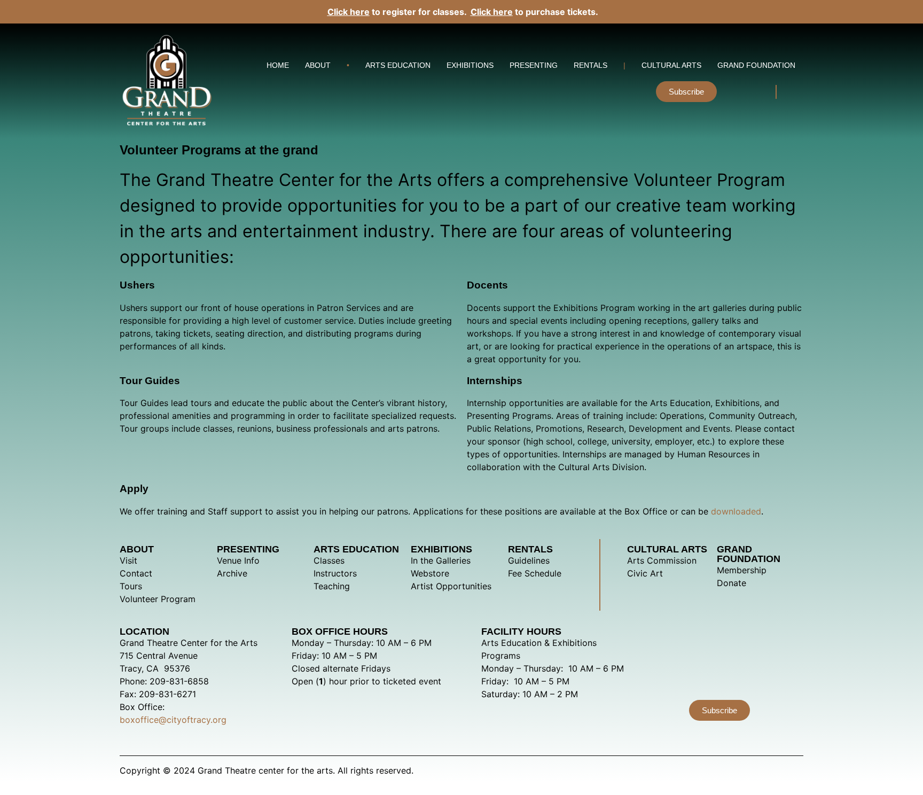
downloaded (736, 511)
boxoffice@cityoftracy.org (173, 719)
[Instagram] (737, 91)
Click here (348, 11)
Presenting (534, 65)
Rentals (590, 65)
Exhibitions (470, 65)
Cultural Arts (671, 65)
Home (278, 65)
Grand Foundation (756, 65)
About (318, 65)
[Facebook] (755, 91)
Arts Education (398, 65)
